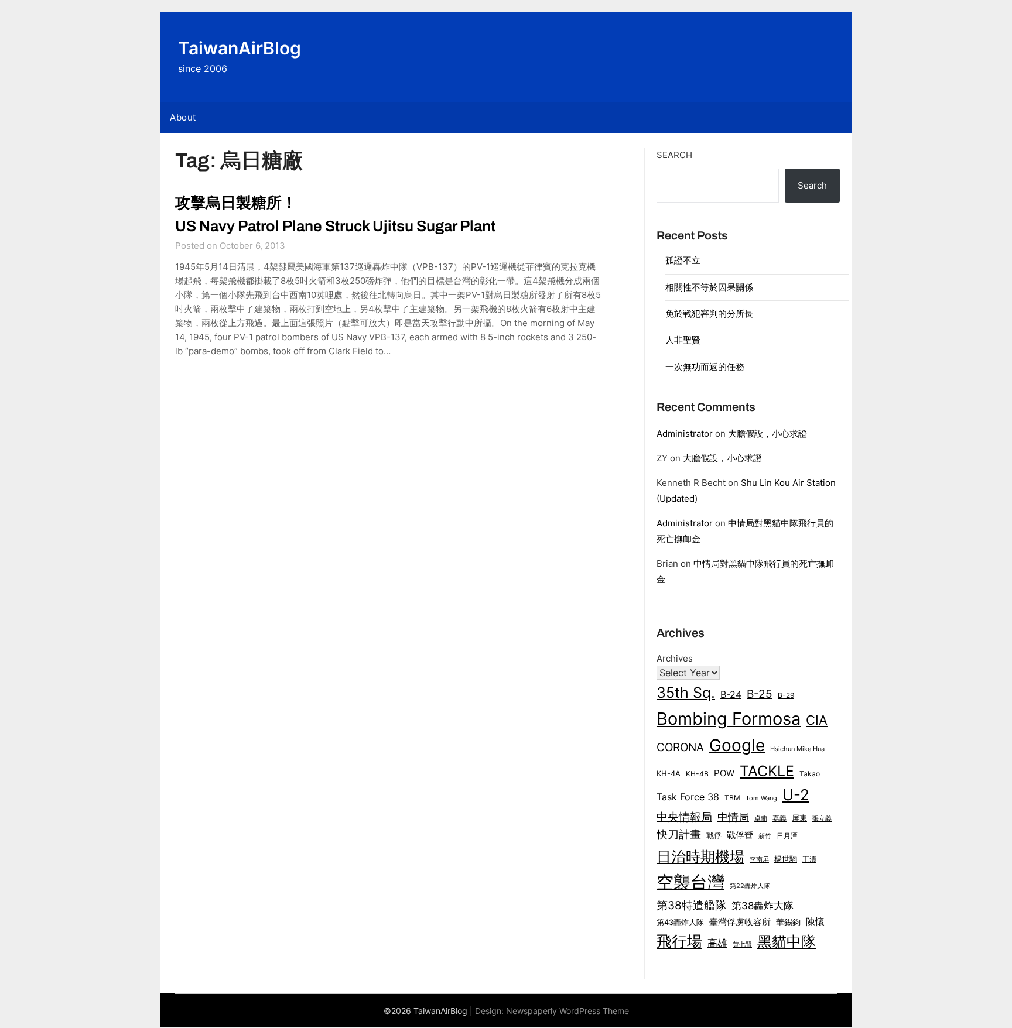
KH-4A (669, 773)
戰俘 (714, 835)
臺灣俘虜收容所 (740, 922)
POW (724, 773)
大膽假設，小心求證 (767, 433)
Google (737, 745)
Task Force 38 (688, 797)
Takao (809, 774)
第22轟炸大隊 (750, 886)
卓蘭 (760, 818)
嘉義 (779, 818)
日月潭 (787, 836)
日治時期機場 (700, 856)
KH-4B (697, 773)
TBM (732, 798)
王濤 (809, 859)
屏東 (799, 818)
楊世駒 (785, 859)
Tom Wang (761, 798)
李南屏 (759, 859)
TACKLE (767, 771)
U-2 (795, 795)
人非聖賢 (682, 339)
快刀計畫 (679, 834)
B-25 (759, 693)
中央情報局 (684, 816)
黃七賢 (742, 944)
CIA (817, 720)
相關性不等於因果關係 (709, 287)
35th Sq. (686, 692)
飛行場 (679, 941)
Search (674, 154)
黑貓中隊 (786, 941)
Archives (675, 658)
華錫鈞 (788, 922)
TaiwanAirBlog (239, 48)
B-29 (786, 695)
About (183, 117)
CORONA (680, 747)
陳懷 (815, 921)
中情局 (733, 816)
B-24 (730, 694)
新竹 (764, 836)
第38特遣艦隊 (691, 905)
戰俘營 (740, 835)
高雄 (717, 943)
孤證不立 (682, 260)
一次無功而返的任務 (704, 366)
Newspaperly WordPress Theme (567, 1011)
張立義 (822, 819)
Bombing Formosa (729, 718)
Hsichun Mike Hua (797, 749)
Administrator (685, 433)
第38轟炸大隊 (762, 905)
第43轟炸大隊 (680, 922)
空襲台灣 (690, 882)
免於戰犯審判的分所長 (709, 313)
